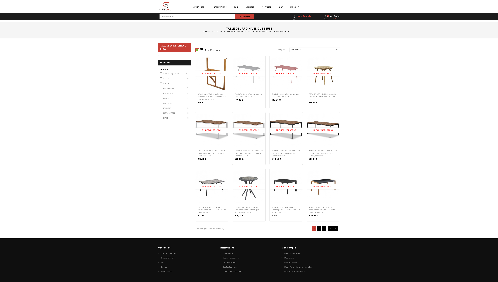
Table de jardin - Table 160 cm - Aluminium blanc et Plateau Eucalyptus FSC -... (212, 153)
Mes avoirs (289, 258)
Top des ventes (230, 262)
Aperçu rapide (209, 73)
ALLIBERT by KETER (176, 73)
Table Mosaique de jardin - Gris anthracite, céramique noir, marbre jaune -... (247, 210)
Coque (164, 267)
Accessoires (166, 271)
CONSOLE (249, 7)
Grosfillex (176, 103)
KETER (176, 118)
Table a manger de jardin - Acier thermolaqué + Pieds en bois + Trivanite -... (322, 210)
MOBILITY (294, 7)
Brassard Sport (167, 258)
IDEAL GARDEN (176, 113)
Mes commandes (292, 253)
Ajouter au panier (214, 73)
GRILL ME (176, 98)
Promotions (228, 253)
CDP (281, 7)
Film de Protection (169, 253)
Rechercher (244, 16)
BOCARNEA (176, 93)
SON (236, 7)
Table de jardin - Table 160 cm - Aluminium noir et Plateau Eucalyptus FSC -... (286, 153)
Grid (197, 50)
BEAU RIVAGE (176, 88)
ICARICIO (176, 108)
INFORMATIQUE (220, 7)
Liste (201, 50)
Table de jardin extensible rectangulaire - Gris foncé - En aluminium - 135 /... (286, 210)
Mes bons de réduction (294, 271)
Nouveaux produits (231, 258)
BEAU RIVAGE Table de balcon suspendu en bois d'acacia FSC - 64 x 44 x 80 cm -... (212, 96)
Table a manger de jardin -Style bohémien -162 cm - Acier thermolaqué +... (212, 210)
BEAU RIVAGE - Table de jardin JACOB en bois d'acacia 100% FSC (322, 96)
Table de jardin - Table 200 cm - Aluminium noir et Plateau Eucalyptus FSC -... (323, 153)
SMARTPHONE (199, 7)
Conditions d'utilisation (233, 271)
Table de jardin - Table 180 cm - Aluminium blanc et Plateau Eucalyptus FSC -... (249, 153)
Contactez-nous (230, 267)
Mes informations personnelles (298, 267)
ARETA (176, 78)
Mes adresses (290, 262)
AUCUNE (176, 83)
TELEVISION (267, 7)
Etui (162, 262)
